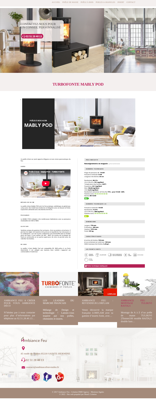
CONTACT (130, 2)
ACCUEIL (56, 2)
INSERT (120, 2)
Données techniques (95, 169)
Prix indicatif (92, 160)
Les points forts (93, 249)
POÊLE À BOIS (87, 2)
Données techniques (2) (96, 204)
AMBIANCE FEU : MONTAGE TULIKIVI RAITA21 (136, 303)
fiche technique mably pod (97, 266)
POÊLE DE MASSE (70, 2)
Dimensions (91, 221)
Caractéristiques (93, 236)
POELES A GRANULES (105, 2)
